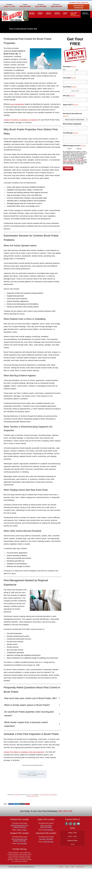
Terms (72, 866)
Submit (68, 168)
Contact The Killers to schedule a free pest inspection (24, 752)
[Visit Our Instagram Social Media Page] (70, 823)
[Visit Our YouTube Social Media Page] (78, 823)
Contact (57, 14)
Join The (85, 14)
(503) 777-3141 (9, 6)
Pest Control (16, 794)
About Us (84, 2)
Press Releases (80, 866)
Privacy (67, 866)
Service (49, 14)
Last (76, 69)
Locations (72, 2)
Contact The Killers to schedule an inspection (21, 120)
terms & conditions (68, 161)
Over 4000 (75, 14)
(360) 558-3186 (56, 6)
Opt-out (79, 148)
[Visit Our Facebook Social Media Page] (66, 823)
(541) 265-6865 (40, 6)
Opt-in (70, 148)
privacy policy (80, 159)
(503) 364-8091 (25, 6)
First (64, 69)
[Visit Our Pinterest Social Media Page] (74, 823)
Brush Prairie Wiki (53, 794)
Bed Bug (32, 14)
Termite (40, 14)
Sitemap (61, 866)
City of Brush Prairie (44, 794)
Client (65, 14)
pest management (17, 104)
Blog (78, 2)
